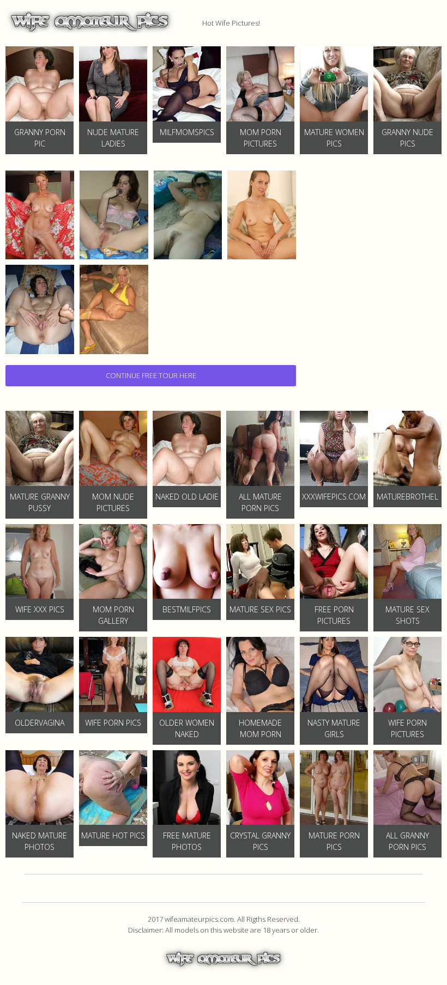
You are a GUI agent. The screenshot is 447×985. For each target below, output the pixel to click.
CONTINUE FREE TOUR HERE (151, 375)
